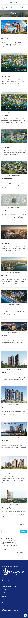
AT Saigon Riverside (14, 2)
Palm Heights (6, 211)
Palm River (5, 243)
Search (3, 528)
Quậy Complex (6, 308)
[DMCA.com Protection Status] (9, 602)
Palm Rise (4, 115)
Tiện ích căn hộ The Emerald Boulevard (9, 540)
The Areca (4, 408)
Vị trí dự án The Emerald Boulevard (8, 538)
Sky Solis (4, 336)
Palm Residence (6, 179)
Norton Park (5, 473)
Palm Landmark (6, 76)
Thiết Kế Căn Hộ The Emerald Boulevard (9, 545)
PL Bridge (4, 440)
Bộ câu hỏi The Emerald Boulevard (8, 542)
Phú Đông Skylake (7, 508)
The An (3, 373)
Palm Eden (5, 147)
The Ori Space (6, 39)
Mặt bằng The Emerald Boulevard (8, 543)
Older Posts (23, 524)
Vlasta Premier (6, 276)
